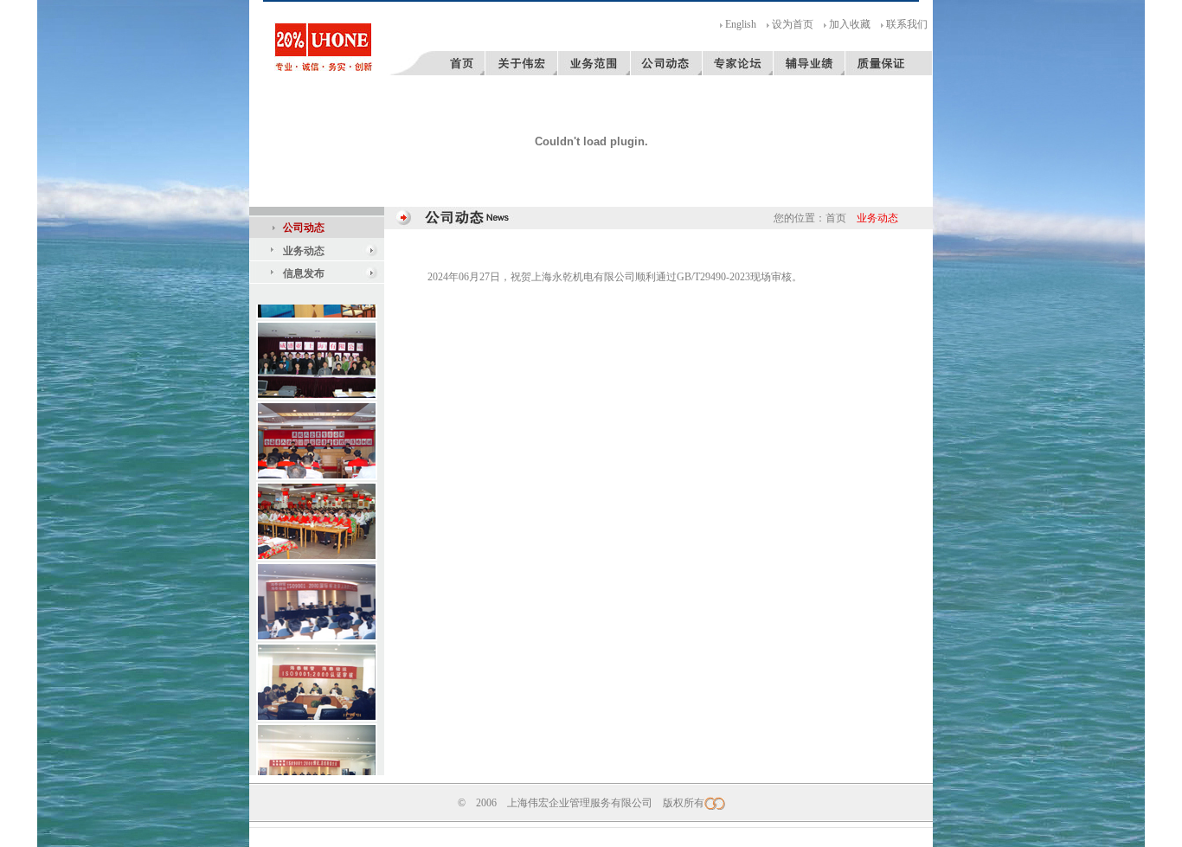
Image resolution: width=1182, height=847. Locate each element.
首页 (835, 218)
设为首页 (792, 24)
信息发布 (303, 273)
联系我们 (907, 24)
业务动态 (303, 251)
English (740, 24)
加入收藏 (849, 24)
